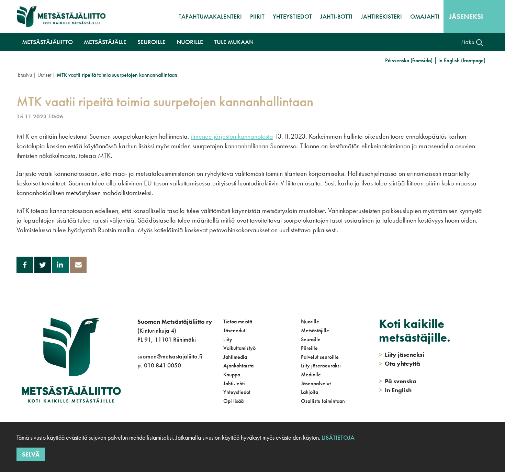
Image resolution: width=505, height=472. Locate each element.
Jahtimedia (235, 357)
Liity (227, 339)
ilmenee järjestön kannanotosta (232, 136)
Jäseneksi (466, 16)
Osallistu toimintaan (323, 401)
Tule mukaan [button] (234, 42)
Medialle (311, 374)
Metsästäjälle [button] (105, 42)
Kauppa (231, 374)
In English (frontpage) (461, 60)
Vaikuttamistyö (239, 348)
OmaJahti (424, 16)
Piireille (309, 348)
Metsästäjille (315, 330)
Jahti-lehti (234, 383)
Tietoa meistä (237, 321)
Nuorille (310, 321)
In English (395, 390)
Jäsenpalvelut (316, 383)
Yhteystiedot (292, 16)
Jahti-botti (336, 16)
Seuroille (311, 339)
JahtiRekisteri (381, 16)
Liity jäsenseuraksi (321, 365)
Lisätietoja (337, 437)
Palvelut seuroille (320, 357)
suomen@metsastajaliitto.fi (169, 356)
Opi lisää (233, 401)
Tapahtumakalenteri (210, 16)
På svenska (397, 381)
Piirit (257, 16)
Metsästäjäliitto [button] (47, 42)
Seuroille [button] (151, 42)
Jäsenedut (234, 330)
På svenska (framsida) (409, 60)
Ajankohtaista (238, 365)
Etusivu (25, 74)
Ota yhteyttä (399, 363)
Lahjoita (309, 392)
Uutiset (44, 74)
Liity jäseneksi (401, 354)
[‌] (138, 393)
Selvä (31, 454)
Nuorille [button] (190, 42)
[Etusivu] (61, 16)
